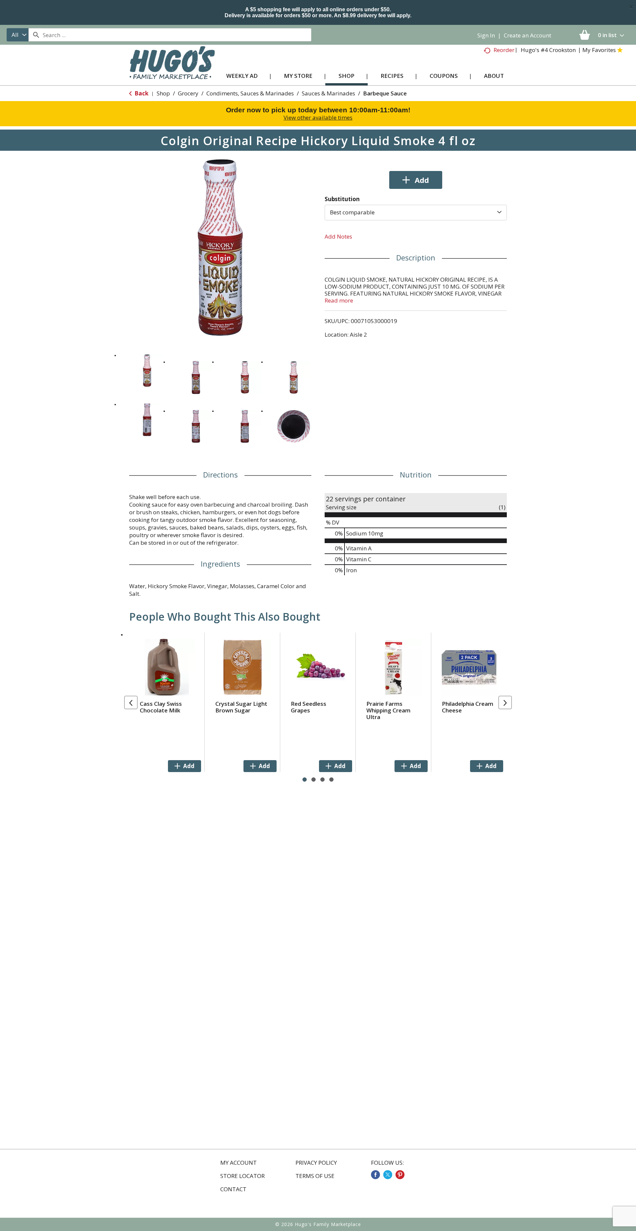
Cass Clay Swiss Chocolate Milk (161, 707)
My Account (238, 1162)
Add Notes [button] (338, 236)
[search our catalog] (35, 34)
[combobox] (17, 34)
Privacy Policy (316, 1162)
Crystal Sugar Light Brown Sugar (241, 707)
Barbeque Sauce (385, 93)
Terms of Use (315, 1176)
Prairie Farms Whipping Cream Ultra (388, 710)
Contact (233, 1189)
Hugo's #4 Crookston (548, 50)
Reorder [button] (504, 50)
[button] (147, 371)
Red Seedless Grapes (308, 707)
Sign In (486, 35)
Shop (163, 93)
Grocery (188, 93)
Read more (339, 300)
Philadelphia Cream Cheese (467, 707)
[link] (375, 1174)
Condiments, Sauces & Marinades (250, 93)
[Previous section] (130, 702)
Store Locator (242, 1176)
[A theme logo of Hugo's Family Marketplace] (172, 69)
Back (140, 93)
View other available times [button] (318, 117)
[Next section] (505, 702)
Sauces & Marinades (328, 93)
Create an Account (527, 35)
